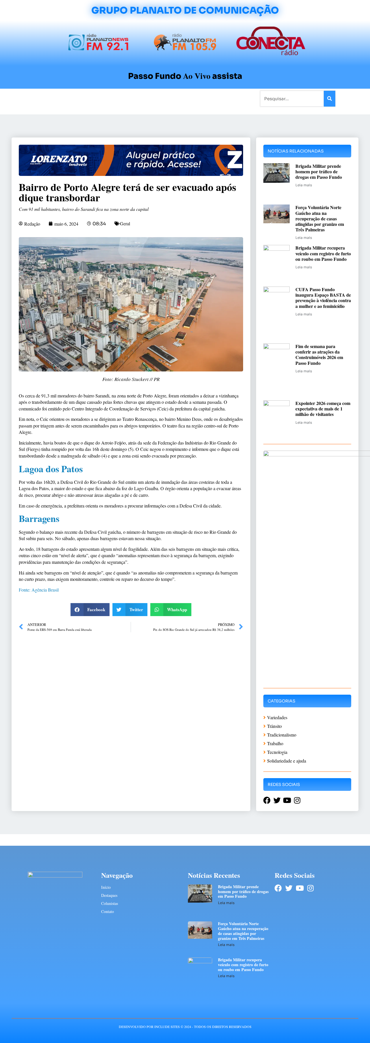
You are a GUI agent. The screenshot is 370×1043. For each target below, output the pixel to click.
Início (35, 98)
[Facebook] (278, 888)
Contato (204, 98)
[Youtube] (299, 888)
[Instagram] (310, 888)
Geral (125, 223)
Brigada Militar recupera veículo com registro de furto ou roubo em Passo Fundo (323, 253)
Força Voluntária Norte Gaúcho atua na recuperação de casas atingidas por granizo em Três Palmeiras (319, 218)
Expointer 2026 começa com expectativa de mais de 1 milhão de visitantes (322, 408)
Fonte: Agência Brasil (39, 590)
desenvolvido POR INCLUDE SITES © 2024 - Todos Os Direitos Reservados (185, 1026)
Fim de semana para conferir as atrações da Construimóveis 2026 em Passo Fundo (319, 354)
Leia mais (303, 185)
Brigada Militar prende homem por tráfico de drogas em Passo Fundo (318, 171)
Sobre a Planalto (173, 98)
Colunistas (140, 98)
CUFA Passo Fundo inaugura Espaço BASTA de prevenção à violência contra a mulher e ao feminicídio (323, 297)
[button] (90, 609)
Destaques (109, 895)
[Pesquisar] (329, 99)
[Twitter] (289, 888)
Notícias (55, 98)
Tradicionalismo (106, 98)
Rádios (76, 98)
